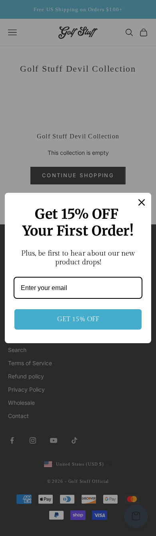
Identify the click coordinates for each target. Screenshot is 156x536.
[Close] (141, 202)
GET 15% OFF (78, 319)
